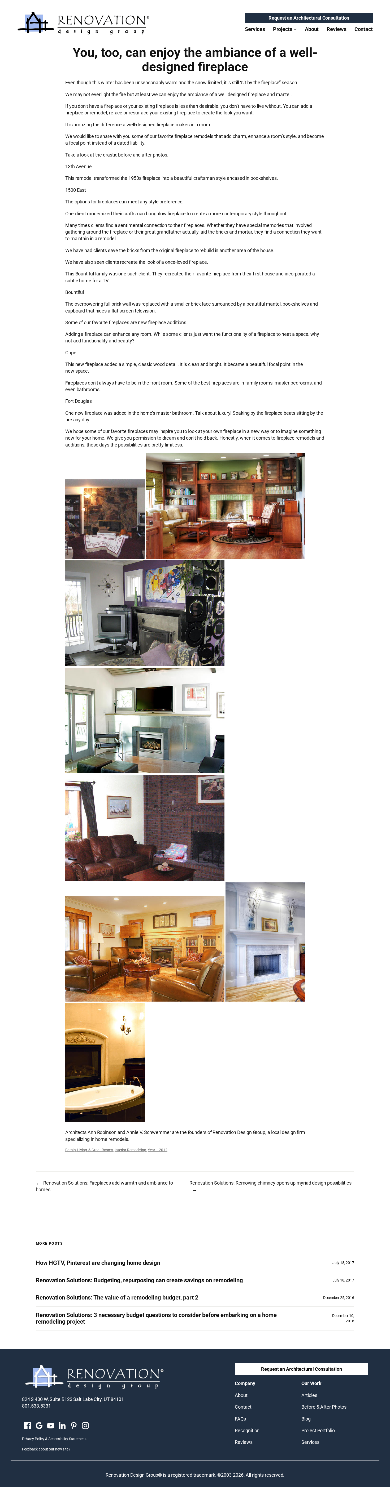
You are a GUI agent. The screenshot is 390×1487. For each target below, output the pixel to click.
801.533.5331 (36, 1406)
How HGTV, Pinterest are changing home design (98, 1263)
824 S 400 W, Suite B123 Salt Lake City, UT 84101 (73, 1399)
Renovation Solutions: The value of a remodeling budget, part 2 (117, 1297)
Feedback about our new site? (46, 1449)
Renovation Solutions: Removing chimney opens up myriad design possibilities (270, 1183)
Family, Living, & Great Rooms (89, 1150)
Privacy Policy (33, 1439)
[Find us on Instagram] (85, 1426)
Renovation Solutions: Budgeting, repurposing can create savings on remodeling (139, 1280)
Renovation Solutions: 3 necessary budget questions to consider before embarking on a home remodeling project (156, 1318)
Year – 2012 (157, 1150)
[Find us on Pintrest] (74, 1426)
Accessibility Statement (67, 1439)
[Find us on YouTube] (50, 1426)
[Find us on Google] (39, 1426)
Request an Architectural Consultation (308, 18)
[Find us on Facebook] (27, 1426)
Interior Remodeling (130, 1150)
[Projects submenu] (295, 29)
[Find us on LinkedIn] (62, 1426)
